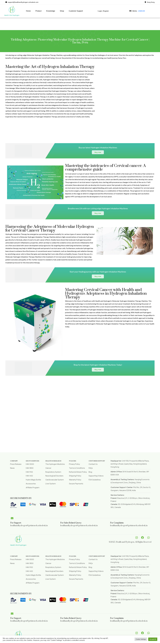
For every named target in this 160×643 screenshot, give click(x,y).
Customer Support (76, 11)
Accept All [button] (153, 639)
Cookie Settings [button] (141, 639)
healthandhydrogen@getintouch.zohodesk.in (29, 525)
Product (38, 11)
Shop (62, 11)
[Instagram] (136, 537)
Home (28, 11)
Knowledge (50, 11)
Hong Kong (150, 2)
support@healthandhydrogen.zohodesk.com (22, 2)
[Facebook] (142, 537)
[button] (38, 11)
